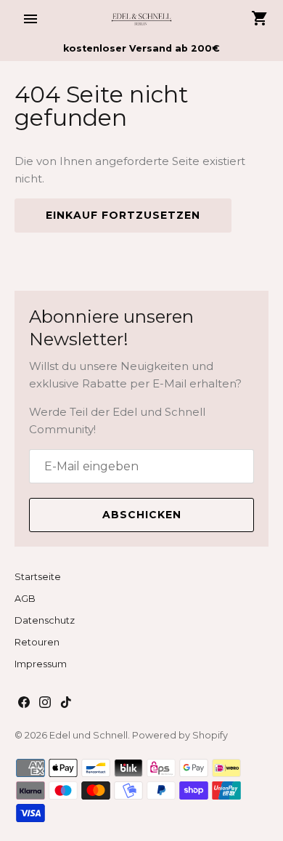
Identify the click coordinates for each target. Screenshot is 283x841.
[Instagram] (45, 704)
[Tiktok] (66, 704)
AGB (25, 598)
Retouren (37, 642)
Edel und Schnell (88, 735)
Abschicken (141, 514)
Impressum (41, 664)
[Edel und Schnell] (142, 18)
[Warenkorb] (259, 18)
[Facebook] (24, 704)
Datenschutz (45, 620)
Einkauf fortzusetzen (123, 215)
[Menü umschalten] (30, 19)
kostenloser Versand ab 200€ (141, 48)
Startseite (38, 576)
